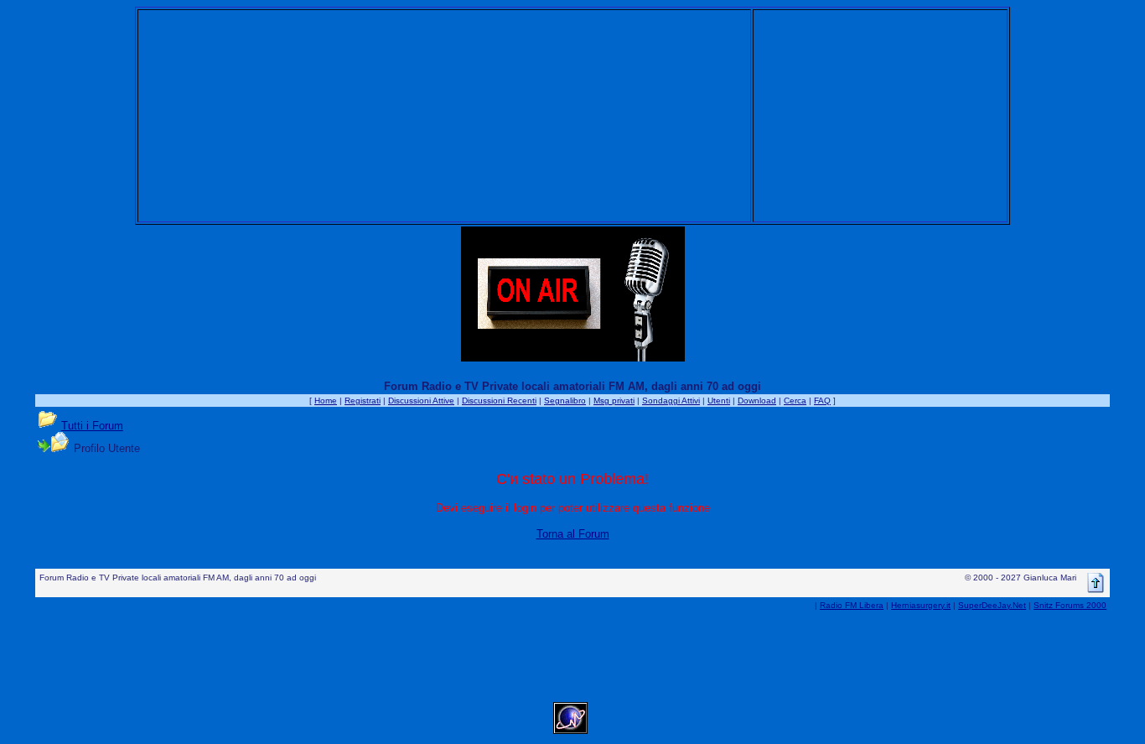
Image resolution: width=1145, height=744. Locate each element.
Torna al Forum (572, 534)
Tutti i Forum (92, 425)
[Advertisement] (444, 115)
